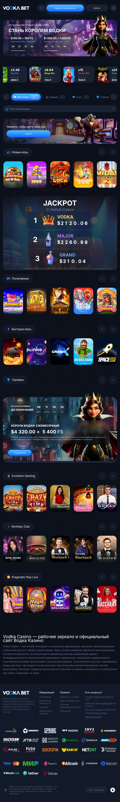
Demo (13, 190)
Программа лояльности (45, 702)
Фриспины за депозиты (45, 712)
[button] (6, 97)
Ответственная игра (70, 700)
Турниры (43, 707)
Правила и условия (69, 697)
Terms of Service (93, 717)
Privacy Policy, (101, 713)
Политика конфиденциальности (70, 705)
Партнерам (65, 711)
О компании (45, 697)
